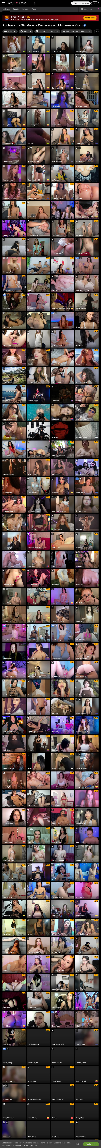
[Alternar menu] (3, 3)
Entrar (95, 3)
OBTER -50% (90, 18)
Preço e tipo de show (47, 31)
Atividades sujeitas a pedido (76, 31)
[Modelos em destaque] (35, 3)
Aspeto (10, 31)
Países (26, 31)
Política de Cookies (28, 1145)
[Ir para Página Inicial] (19, 3)
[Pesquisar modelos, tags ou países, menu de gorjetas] (97, 9)
